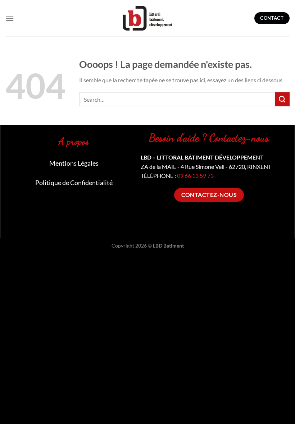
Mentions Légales (74, 163)
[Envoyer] (282, 99)
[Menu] (9, 18)
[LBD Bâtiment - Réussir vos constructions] (147, 18)
